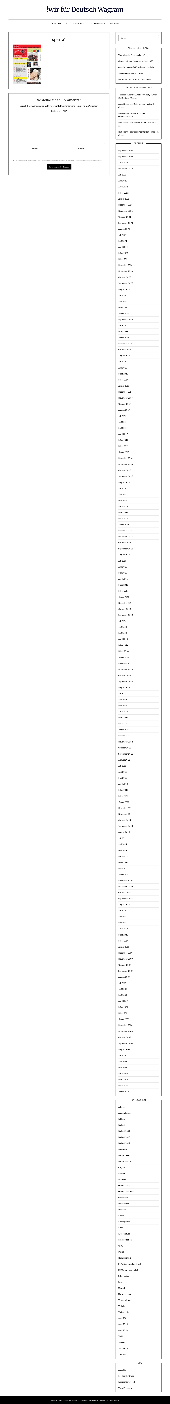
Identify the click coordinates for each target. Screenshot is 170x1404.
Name (35, 148)
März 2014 (123, 645)
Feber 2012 (123, 796)
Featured (122, 1179)
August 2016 (124, 482)
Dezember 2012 (125, 735)
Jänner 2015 (123, 597)
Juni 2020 (122, 301)
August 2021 (124, 229)
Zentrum (122, 1354)
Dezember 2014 (125, 603)
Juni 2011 (122, 844)
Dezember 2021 (125, 205)
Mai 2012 (122, 778)
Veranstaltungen (125, 1300)
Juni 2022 (122, 180)
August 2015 (124, 554)
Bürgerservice (124, 1161)
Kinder (121, 1215)
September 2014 (125, 615)
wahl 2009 (123, 1318)
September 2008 (125, 1043)
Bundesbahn (123, 1149)
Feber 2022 (123, 193)
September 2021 (125, 223)
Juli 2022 (122, 174)
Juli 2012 (122, 766)
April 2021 (123, 247)
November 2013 (125, 669)
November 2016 (125, 464)
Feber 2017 (123, 446)
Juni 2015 (122, 567)
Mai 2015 (122, 573)
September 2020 (125, 283)
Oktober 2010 (124, 892)
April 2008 (123, 1073)
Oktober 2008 (124, 1037)
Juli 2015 (122, 561)
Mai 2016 (122, 500)
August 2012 (124, 760)
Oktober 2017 (124, 404)
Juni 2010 (122, 916)
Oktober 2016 (124, 470)
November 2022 (125, 168)
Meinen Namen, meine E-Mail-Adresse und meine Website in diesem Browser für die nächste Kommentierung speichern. (59, 161)
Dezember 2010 (125, 880)
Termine (114, 23)
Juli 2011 (122, 838)
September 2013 (125, 681)
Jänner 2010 (123, 947)
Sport (120, 1282)
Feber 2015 (123, 591)
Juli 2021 (122, 235)
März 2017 (123, 440)
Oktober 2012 (124, 747)
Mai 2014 (122, 633)
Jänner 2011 (123, 874)
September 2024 (125, 150)
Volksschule (123, 1312)
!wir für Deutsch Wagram (85, 9)
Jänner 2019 (123, 337)
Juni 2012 (122, 772)
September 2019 (125, 319)
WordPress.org (125, 1388)
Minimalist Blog (96, 1400)
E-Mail (82, 148)
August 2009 (124, 977)
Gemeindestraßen (126, 1191)
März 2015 (123, 585)
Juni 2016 (122, 494)
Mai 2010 (122, 922)
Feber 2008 (123, 1085)
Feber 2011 (123, 868)
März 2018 (123, 374)
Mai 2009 (122, 995)
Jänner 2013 (123, 729)
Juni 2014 (122, 627)
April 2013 (123, 711)
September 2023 (125, 156)
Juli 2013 (122, 693)
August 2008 (124, 1049)
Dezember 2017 (125, 392)
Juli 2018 (122, 361)
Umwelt (121, 1288)
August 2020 (124, 289)
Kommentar (59, 111)
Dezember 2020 (125, 265)
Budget (121, 1125)
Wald (120, 1336)
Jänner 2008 (123, 1091)
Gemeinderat (124, 1185)
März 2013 (123, 717)
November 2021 (125, 211)
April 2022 (123, 186)
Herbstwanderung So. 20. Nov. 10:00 (134, 79)
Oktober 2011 (124, 820)
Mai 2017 (122, 428)
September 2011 (125, 826)
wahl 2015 (123, 1324)
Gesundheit (123, 1197)
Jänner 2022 (123, 199)
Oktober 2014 (124, 609)
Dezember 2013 (125, 663)
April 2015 (123, 579)
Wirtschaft (123, 1348)
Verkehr (121, 1306)
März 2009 (123, 1007)
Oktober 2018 (124, 349)
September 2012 (125, 754)
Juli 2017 (122, 416)
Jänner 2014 (123, 657)
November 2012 (125, 741)
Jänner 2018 (123, 386)
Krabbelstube (124, 1234)
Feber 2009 (123, 1013)
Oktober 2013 (124, 675)
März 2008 (123, 1079)
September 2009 (125, 971)
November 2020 (125, 271)
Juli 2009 (122, 983)
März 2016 (123, 512)
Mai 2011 (122, 850)
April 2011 (123, 856)
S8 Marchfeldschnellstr (128, 1270)
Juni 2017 (122, 422)
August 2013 (124, 687)
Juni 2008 (122, 1061)
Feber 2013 (123, 723)
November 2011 (125, 814)
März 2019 (123, 331)
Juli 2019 (122, 325)
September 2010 (125, 898)
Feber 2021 (123, 259)
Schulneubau (123, 1276)
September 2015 (125, 548)
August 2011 (124, 832)
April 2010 (123, 928)
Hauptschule (123, 1203)
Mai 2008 (122, 1067)
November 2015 (125, 536)
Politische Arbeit (75, 23)
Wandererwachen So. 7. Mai (130, 73)
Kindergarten (124, 1221)
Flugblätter (97, 23)
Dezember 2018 (125, 343)
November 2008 (125, 1031)
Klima (120, 1227)
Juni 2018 (122, 368)
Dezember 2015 (125, 530)
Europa (121, 1173)
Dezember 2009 (125, 953)
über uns (56, 23)
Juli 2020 (122, 295)
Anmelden (122, 1370)
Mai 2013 (122, 705)
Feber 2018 (123, 379)
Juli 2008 (122, 1055)
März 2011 (123, 862)
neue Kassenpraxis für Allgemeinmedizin (136, 67)
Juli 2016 (122, 488)
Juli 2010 (122, 910)
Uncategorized (124, 1294)
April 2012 (123, 784)
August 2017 (124, 410)
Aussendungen (124, 1113)
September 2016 (125, 476)
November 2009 (125, 959)
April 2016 (123, 506)
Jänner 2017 (123, 452)
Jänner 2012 (123, 802)
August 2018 (124, 355)
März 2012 (123, 790)
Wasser (121, 1342)
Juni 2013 (122, 699)
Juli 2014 (122, 621)
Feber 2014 (123, 651)
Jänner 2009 (123, 1019)
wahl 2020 (123, 1330)
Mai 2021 (122, 241)
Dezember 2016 (125, 458)
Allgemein (122, 1107)
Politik (121, 1252)
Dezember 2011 (125, 808)
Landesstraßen (125, 1239)
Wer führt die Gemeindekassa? (131, 55)
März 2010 (123, 935)
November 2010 (125, 886)
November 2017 (125, 398)
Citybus (121, 1167)
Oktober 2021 (124, 217)
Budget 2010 (124, 1137)
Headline (122, 1209)
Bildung (121, 1119)
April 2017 (123, 434)
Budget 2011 (124, 1143)
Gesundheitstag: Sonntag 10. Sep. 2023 (135, 61)
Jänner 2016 (123, 524)
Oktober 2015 (124, 542)
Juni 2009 (122, 989)
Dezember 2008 (125, 1025)
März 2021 (123, 253)
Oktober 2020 (124, 277)
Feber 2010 (123, 941)
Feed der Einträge (126, 1376)
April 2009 (123, 1001)
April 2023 (123, 162)
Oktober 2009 (124, 965)
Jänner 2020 (123, 313)
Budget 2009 (124, 1131)
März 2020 (123, 307)
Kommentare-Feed (126, 1382)
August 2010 (124, 904)
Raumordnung (124, 1258)
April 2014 (123, 639)
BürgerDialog (124, 1155)
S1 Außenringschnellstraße (130, 1264)
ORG (120, 1246)
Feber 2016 (123, 518)
